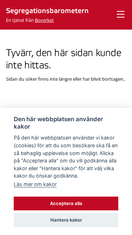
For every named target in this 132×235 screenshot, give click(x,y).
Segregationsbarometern (47, 11)
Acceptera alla (66, 203)
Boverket (44, 20)
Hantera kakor (66, 220)
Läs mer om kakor (35, 184)
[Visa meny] (120, 14)
